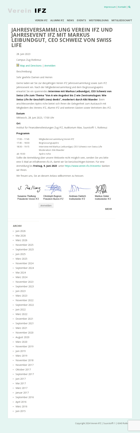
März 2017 (21, 388)
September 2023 (25, 286)
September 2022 (25, 304)
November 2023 (24, 281)
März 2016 (21, 406)
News (70, 20)
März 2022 (21, 314)
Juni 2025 (21, 254)
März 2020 (21, 341)
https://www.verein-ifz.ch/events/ (83, 165)
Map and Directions (31, 65)
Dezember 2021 (24, 318)
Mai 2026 (21, 235)
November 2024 (24, 263)
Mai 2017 (21, 383)
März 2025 (21, 258)
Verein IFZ (41, 20)
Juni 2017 (21, 378)
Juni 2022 (21, 309)
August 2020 (22, 337)
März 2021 (21, 328)
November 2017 (24, 364)
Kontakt (122, 6)
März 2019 (21, 355)
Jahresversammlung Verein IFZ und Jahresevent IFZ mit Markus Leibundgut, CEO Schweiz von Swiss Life (62, 37)
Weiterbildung (99, 20)
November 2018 (24, 360)
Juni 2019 (21, 351)
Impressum (110, 6)
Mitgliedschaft (121, 20)
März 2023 (21, 295)
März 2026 (21, 240)
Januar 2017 (22, 392)
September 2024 (25, 268)
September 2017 (25, 374)
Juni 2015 (21, 411)
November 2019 (24, 346)
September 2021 (25, 323)
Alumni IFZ (57, 20)
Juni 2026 (21, 231)
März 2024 (21, 277)
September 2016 (25, 397)
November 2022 (24, 300)
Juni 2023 (21, 291)
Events (81, 20)
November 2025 (24, 244)
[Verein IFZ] (27, 11)
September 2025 (25, 249)
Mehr (108, 209)
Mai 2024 (21, 272)
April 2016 (21, 401)
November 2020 (24, 332)
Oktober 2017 (23, 369)
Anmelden (49, 65)
